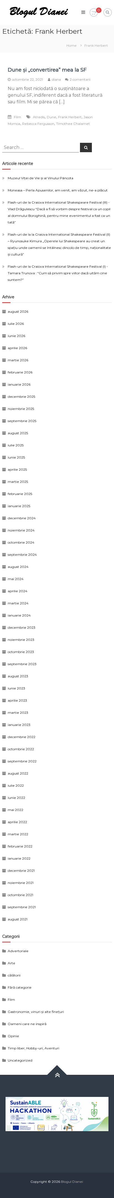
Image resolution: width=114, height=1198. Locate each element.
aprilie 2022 (17, 822)
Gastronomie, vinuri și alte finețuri (36, 1012)
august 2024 (18, 567)
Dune (51, 117)
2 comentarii (80, 79)
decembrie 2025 (21, 396)
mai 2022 (15, 810)
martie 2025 (18, 482)
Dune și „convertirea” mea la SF (47, 70)
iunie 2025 (16, 457)
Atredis (39, 117)
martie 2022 (18, 834)
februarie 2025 (20, 494)
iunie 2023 (16, 688)
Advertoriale (18, 951)
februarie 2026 (20, 372)
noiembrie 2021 (20, 883)
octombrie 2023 (21, 652)
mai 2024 (16, 579)
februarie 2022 (20, 846)
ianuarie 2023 (19, 725)
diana (56, 79)
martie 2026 (18, 360)
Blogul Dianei (72, 1181)
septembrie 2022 (22, 761)
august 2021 (17, 919)
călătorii (14, 975)
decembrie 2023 (21, 627)
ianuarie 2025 (19, 506)
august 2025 (18, 433)
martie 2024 (18, 603)
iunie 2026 (16, 336)
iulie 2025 (16, 445)
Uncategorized (20, 1060)
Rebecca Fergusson (38, 124)
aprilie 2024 (17, 591)
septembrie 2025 (22, 421)
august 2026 (18, 311)
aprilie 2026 (17, 348)
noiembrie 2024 (21, 530)
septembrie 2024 (22, 554)
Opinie (13, 1036)
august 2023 (18, 676)
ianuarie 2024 (19, 615)
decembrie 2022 (21, 737)
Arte (11, 963)
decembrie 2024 (22, 518)
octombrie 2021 (20, 895)
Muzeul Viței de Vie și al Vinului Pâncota (40, 178)
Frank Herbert (70, 117)
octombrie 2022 (21, 749)
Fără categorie (20, 987)
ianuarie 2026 (19, 384)
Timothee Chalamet (73, 124)
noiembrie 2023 (21, 640)
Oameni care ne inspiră (27, 1024)
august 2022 (18, 773)
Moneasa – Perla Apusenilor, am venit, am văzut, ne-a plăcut (58, 190)
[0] (93, 12)
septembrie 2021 (22, 907)
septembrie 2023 (22, 664)
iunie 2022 (16, 798)
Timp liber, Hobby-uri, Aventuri (33, 1048)
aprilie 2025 (17, 469)
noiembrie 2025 (21, 409)
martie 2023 (18, 712)
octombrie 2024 (21, 542)
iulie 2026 (16, 324)
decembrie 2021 (21, 870)
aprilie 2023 (17, 700)
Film (17, 117)
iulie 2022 (16, 785)
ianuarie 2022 (19, 858)
